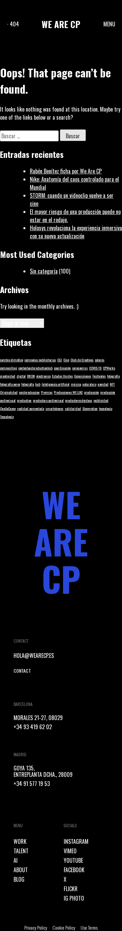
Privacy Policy (35, 927)
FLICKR (71, 889)
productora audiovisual (48, 400)
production (24, 400)
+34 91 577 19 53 (32, 784)
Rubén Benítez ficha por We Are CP (66, 171)
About (21, 870)
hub (37, 384)
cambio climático (11, 359)
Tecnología (7, 416)
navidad (103, 384)
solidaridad (73, 408)
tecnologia (105, 408)
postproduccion (29, 392)
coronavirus (80, 368)
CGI (59, 359)
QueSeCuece (8, 408)
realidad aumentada (30, 408)
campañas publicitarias (40, 359)
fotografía (27, 384)
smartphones (54, 408)
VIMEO (70, 851)
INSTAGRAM (76, 841)
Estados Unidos (62, 376)
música (76, 384)
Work (20, 841)
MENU (109, 24)
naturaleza (89, 384)
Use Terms (89, 927)
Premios (47, 392)
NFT (112, 384)
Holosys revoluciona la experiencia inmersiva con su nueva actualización (76, 232)
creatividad (7, 376)
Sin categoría (44, 271)
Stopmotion (90, 408)
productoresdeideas (78, 400)
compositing (8, 368)
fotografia (113, 376)
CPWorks (109, 368)
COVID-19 (95, 368)
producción (91, 392)
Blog (19, 879)
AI (16, 860)
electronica (43, 376)
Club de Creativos (82, 359)
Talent (21, 851)
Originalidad (9, 392)
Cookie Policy (64, 927)
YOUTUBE (73, 860)
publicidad (101, 400)
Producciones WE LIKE (68, 392)
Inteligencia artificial (55, 384)
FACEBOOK (74, 870)
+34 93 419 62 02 (33, 727)
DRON (31, 376)
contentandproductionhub (35, 368)
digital (21, 376)
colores (99, 359)
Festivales (99, 376)
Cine (66, 359)
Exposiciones (82, 376)
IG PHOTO (74, 898)
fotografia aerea (10, 384)
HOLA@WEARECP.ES (34, 655)
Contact (22, 670)
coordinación (62, 368)
